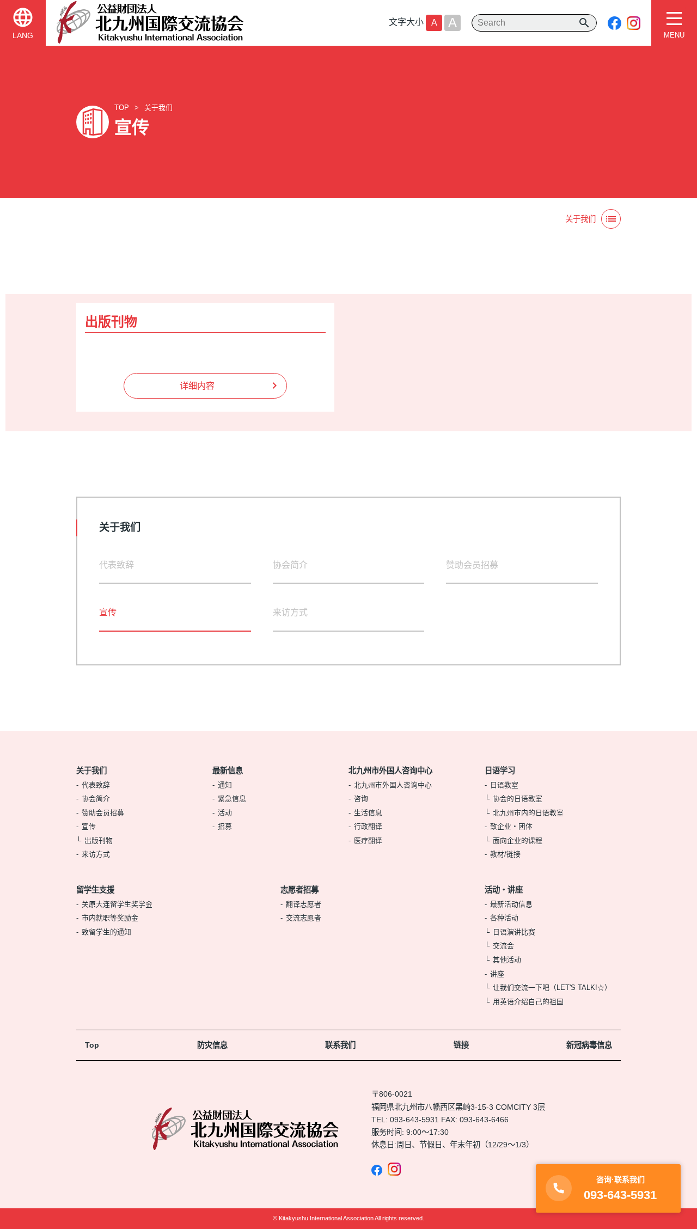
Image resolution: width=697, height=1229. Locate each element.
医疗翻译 (368, 840)
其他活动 (507, 960)
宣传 (89, 826)
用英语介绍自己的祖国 (528, 1002)
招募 (225, 826)
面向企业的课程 (517, 840)
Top (92, 1045)
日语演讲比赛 (514, 932)
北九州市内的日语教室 (528, 813)
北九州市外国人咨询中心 (390, 770)
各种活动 (504, 918)
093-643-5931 (414, 1119)
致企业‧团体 (511, 826)
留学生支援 (95, 889)
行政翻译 (368, 826)
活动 (225, 813)
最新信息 (227, 770)
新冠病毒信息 (589, 1045)
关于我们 (158, 107)
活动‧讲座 (504, 889)
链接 (461, 1045)
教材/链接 (505, 854)
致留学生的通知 (106, 932)
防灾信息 (212, 1045)
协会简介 (290, 565)
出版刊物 (98, 840)
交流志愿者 (303, 918)
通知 (225, 785)
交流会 (503, 945)
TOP (121, 107)
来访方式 (290, 612)
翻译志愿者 (303, 904)
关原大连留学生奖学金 (117, 904)
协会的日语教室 (517, 798)
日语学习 (500, 770)
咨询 (361, 798)
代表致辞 (116, 565)
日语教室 (504, 785)
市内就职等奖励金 (110, 918)
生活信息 (368, 813)
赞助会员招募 (472, 565)
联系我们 (340, 1045)
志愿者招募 (299, 889)
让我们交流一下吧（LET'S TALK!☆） (552, 987)
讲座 (497, 974)
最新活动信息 (511, 904)
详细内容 (197, 385)
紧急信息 (232, 798)
